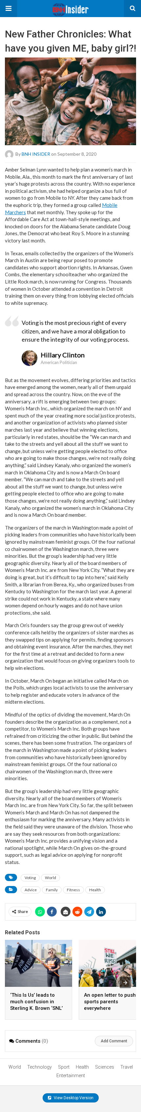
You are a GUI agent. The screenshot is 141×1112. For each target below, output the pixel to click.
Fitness (73, 889)
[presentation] (125, 982)
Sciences (104, 1067)
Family (52, 889)
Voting (30, 877)
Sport (64, 1067)
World (50, 877)
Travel (126, 1067)
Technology (39, 1067)
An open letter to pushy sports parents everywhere (111, 1001)
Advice (31, 889)
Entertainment (70, 1075)
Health (95, 889)
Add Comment (114, 1041)
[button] (8, 8)
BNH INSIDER (36, 154)
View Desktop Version (73, 1098)
